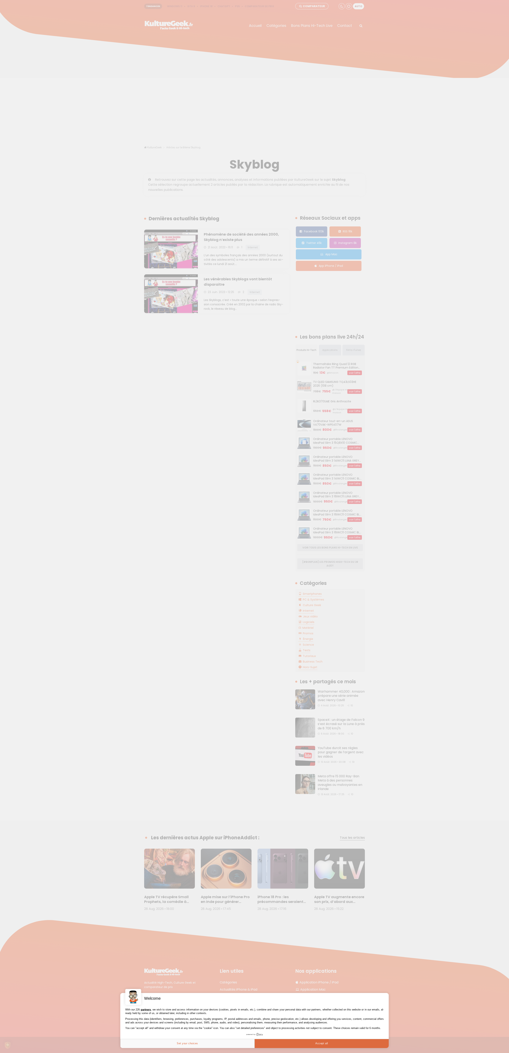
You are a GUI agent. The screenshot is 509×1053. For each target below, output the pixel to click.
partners (146, 1009)
